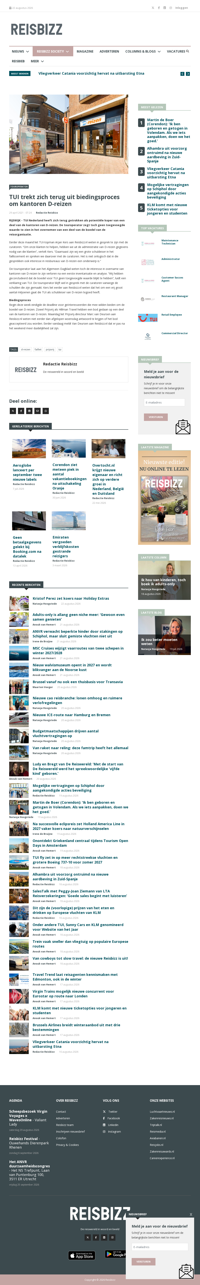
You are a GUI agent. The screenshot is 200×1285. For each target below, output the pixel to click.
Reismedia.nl (158, 1131)
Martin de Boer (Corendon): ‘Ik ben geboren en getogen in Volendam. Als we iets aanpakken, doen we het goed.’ (80, 807)
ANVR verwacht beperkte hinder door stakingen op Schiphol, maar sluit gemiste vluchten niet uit (78, 633)
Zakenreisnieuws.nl (162, 1118)
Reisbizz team (65, 1125)
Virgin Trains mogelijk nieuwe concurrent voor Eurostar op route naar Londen (73, 993)
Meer (35, 61)
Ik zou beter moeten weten (159, 641)
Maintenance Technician (170, 242)
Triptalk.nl (156, 1125)
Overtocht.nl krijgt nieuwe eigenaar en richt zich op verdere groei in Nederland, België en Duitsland (108, 479)
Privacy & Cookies (67, 1145)
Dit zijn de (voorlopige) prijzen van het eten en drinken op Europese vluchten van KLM (73, 910)
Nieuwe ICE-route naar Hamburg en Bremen (71, 714)
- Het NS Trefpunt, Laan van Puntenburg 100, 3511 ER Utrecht (29, 1170)
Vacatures (176, 51)
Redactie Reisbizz (47, 212)
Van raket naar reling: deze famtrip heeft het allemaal (80, 747)
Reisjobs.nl (156, 1145)
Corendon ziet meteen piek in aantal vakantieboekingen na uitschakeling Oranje (70, 476)
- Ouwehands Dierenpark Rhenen (29, 1143)
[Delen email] (37, 411)
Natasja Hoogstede (45, 603)
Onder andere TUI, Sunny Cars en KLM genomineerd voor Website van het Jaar (78, 927)
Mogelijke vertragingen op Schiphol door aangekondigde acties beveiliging (104, 73)
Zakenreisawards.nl (162, 1151)
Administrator (171, 259)
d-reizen (25, 349)
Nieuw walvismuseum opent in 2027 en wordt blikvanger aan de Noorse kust (72, 667)
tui (60, 349)
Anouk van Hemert (44, 624)
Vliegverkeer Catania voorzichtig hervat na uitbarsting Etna (166, 172)
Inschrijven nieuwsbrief (70, 1131)
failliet (38, 349)
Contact (61, 1111)
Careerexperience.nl (162, 1158)
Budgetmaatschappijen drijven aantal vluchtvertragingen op (66, 733)
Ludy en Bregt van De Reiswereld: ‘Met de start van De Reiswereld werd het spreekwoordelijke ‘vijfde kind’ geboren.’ (78, 769)
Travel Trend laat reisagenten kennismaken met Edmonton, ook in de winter (75, 977)
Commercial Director (175, 333)
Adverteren (109, 51)
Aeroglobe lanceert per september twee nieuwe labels (27, 472)
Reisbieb (18, 61)
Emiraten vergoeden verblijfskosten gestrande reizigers (66, 546)
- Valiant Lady (28, 1118)
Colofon (61, 1138)
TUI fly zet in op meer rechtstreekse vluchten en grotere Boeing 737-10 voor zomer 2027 (75, 859)
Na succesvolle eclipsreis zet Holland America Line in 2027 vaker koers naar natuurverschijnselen (78, 826)
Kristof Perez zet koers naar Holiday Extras (71, 598)
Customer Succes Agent (172, 279)
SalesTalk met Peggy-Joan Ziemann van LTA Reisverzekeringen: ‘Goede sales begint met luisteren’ (80, 893)
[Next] (188, 74)
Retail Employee (172, 314)
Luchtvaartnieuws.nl (162, 1111)
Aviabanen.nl (158, 1138)
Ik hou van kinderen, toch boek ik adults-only (163, 581)
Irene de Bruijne (43, 641)
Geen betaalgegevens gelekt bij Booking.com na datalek (27, 546)
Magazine (85, 51)
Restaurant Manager (175, 296)
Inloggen (181, 8)
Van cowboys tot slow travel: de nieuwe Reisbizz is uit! (80, 958)
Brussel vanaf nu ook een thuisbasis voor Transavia (78, 681)
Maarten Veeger (43, 687)
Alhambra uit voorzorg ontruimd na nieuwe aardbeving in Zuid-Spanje (71, 876)
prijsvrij (50, 349)
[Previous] (182, 74)
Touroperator (19, 186)
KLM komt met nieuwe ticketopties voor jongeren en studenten (167, 209)
